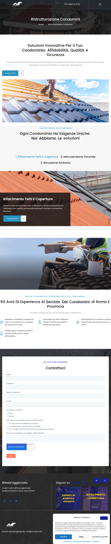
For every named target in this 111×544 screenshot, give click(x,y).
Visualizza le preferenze (100, 537)
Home (41, 24)
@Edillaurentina (81, 483)
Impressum (96, 541)
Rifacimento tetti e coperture (28, 199)
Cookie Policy (67, 541)
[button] (104, 518)
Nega (81, 537)
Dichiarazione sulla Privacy (82, 541)
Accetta (63, 537)
